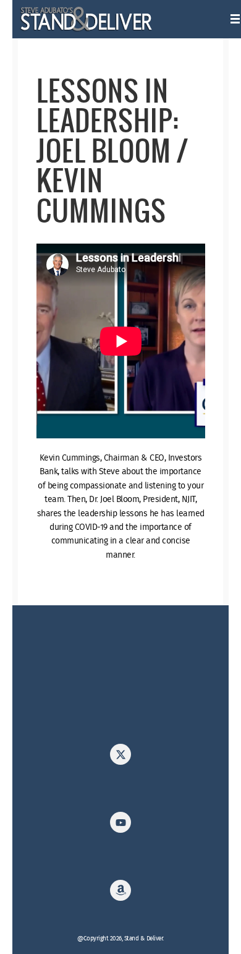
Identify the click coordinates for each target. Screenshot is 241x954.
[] (120, 758)
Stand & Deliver (87, 19)
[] (120, 894)
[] (120, 826)
